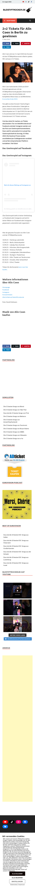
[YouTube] (23, 1)
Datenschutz (13, 884)
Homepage (6, 287)
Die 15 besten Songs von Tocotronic (15, 425)
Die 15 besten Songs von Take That (14, 410)
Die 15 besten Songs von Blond (13, 406)
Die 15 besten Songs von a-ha (13, 438)
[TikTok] (29, 1)
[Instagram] (26, 1)
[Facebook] (31, 1)
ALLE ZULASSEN (17, 874)
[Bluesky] (5, 826)
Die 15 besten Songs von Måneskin (15, 435)
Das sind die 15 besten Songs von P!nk (16, 413)
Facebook (5, 290)
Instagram (5, 292)
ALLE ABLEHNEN (17, 877)
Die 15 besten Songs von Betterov (14, 416)
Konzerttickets (7, 295)
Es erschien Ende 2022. (10, 99)
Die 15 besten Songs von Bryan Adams (16, 428)
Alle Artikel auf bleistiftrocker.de (13, 297)
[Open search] (30, 20)
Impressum (21, 884)
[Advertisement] (17, 728)
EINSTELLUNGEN (17, 881)
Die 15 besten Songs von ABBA (13, 432)
